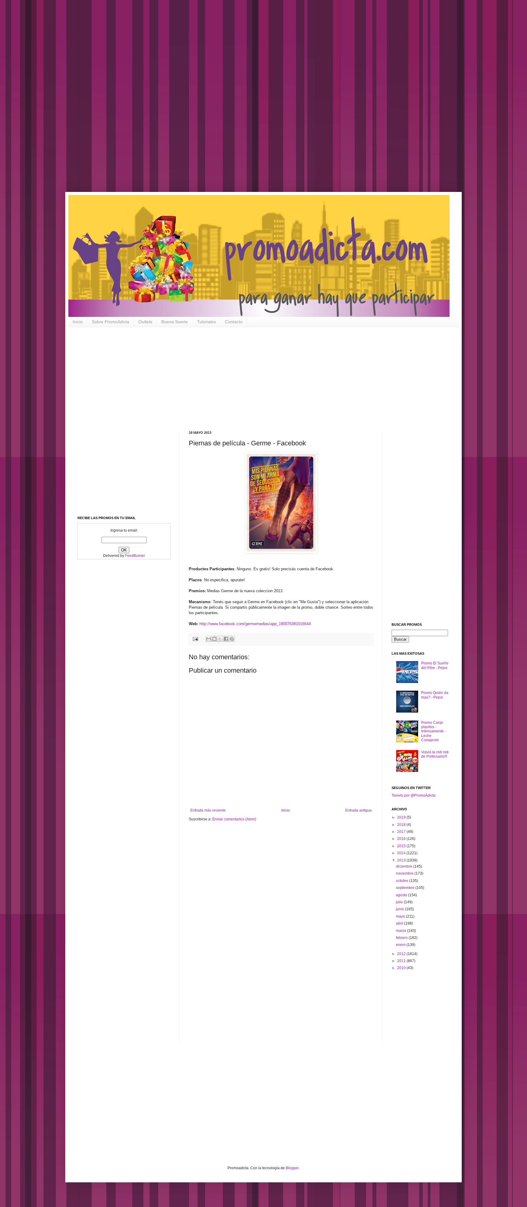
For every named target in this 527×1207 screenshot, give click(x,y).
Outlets (145, 321)
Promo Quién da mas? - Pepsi (434, 695)
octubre (402, 881)
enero (401, 945)
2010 (402, 968)
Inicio (78, 321)
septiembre (405, 888)
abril (400, 923)
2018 (402, 825)
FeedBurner (135, 556)
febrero (402, 938)
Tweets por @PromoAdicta (414, 795)
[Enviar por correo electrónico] (209, 639)
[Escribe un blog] (214, 639)
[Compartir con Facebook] (226, 639)
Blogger (292, 1168)
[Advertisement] (195, 100)
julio (400, 902)
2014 (402, 853)
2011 (402, 961)
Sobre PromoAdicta (110, 321)
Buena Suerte (174, 321)
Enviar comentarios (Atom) (234, 819)
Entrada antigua (358, 810)
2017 (402, 832)
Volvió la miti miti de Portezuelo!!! (435, 754)
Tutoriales (206, 321)
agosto (402, 895)
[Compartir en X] (220, 639)
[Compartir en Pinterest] (232, 639)
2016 (402, 839)
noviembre (405, 873)
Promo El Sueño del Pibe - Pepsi (434, 665)
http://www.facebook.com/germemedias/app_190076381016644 (255, 623)
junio (400, 909)
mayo (401, 916)
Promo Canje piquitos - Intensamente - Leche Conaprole (433, 731)
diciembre (404, 866)
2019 (402, 817)
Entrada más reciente (208, 810)
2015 (402, 846)
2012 (402, 954)
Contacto (233, 321)
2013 (402, 860)
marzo (401, 931)
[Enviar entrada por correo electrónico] (195, 638)
